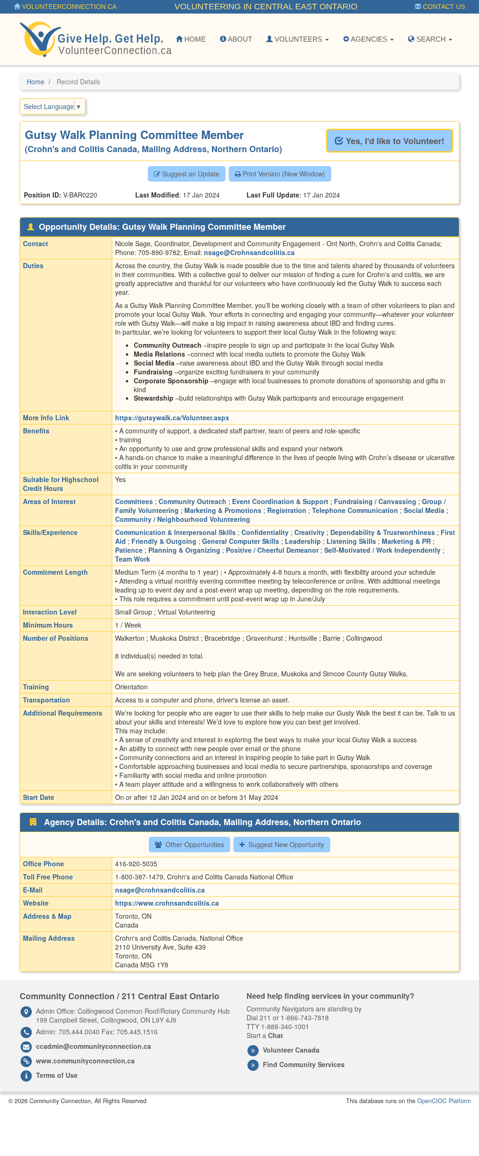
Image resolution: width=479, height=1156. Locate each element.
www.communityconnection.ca (85, 1060)
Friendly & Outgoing (163, 541)
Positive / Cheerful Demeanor (272, 550)
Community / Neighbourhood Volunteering (182, 519)
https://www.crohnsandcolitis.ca (167, 902)
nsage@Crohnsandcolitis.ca (249, 252)
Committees (134, 501)
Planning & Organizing (184, 550)
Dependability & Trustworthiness (382, 532)
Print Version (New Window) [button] (283, 173)
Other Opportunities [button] (194, 844)
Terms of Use (57, 1075)
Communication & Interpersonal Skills (175, 532)
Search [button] (431, 39)
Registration (286, 510)
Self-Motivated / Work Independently (382, 550)
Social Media (424, 510)
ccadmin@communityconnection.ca (93, 1046)
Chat (275, 1035)
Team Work (132, 558)
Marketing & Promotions (222, 510)
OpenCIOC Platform (444, 1101)
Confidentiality (265, 532)
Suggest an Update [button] (189, 173)
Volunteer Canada (291, 1049)
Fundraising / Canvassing (375, 501)
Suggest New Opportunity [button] (285, 844)
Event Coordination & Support (280, 501)
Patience (129, 550)
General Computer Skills (240, 541)
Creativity (309, 532)
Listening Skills (351, 541)
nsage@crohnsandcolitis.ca (160, 889)
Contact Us (443, 6)
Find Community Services (304, 1064)
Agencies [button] (369, 39)
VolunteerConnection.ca (68, 6)
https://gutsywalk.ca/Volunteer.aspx (172, 417)
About (239, 39)
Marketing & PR (406, 541)
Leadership (303, 541)
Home (194, 39)
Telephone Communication (355, 510)
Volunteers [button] (298, 39)
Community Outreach (192, 501)
